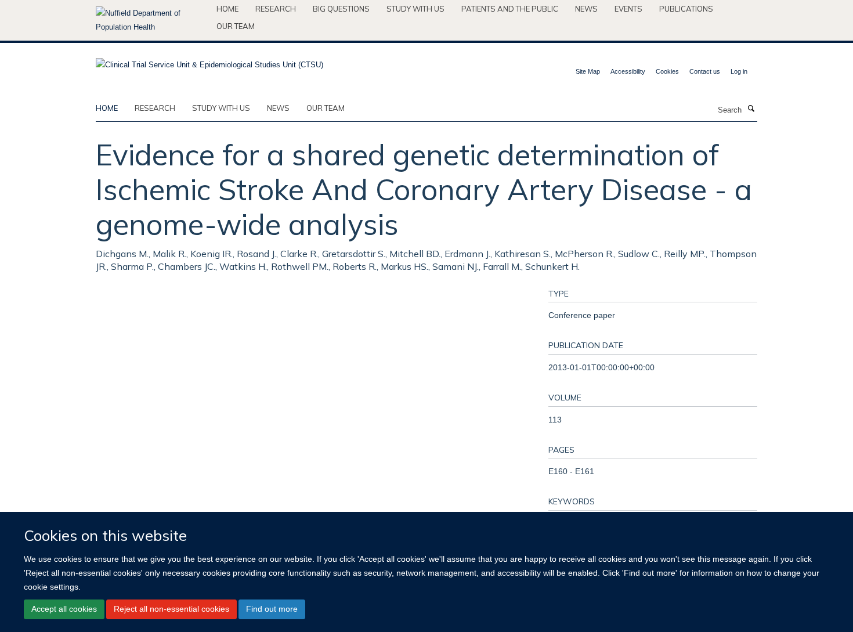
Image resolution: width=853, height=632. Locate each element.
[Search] (750, 109)
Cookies (667, 71)
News (586, 8)
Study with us (415, 8)
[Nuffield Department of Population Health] (152, 20)
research (155, 108)
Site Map (588, 71)
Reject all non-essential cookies (171, 608)
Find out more (272, 608)
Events (628, 8)
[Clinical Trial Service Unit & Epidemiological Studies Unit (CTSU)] (209, 61)
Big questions (341, 8)
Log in (739, 71)
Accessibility (627, 71)
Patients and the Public (509, 8)
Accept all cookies (64, 608)
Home (227, 8)
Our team (235, 26)
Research (275, 8)
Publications (686, 8)
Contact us (704, 71)
